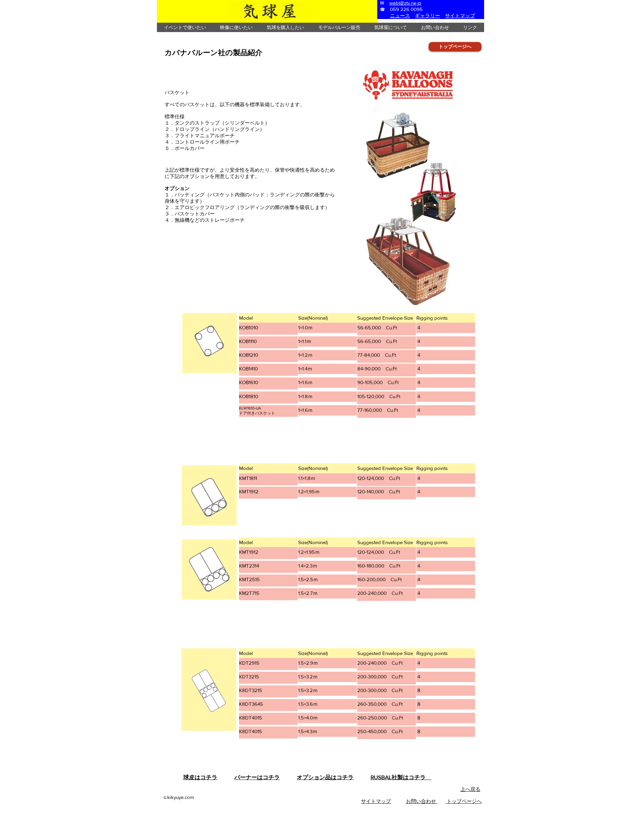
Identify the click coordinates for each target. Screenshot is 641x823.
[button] (185, 27)
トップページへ (463, 801)
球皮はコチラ (200, 777)
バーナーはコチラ (257, 777)
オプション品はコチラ (325, 777)
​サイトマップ (376, 801)
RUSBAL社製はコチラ (401, 777)
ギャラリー (427, 15)
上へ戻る (470, 789)
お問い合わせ (421, 801)
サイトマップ (460, 15)
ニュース (400, 15)
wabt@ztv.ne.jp (405, 3)
